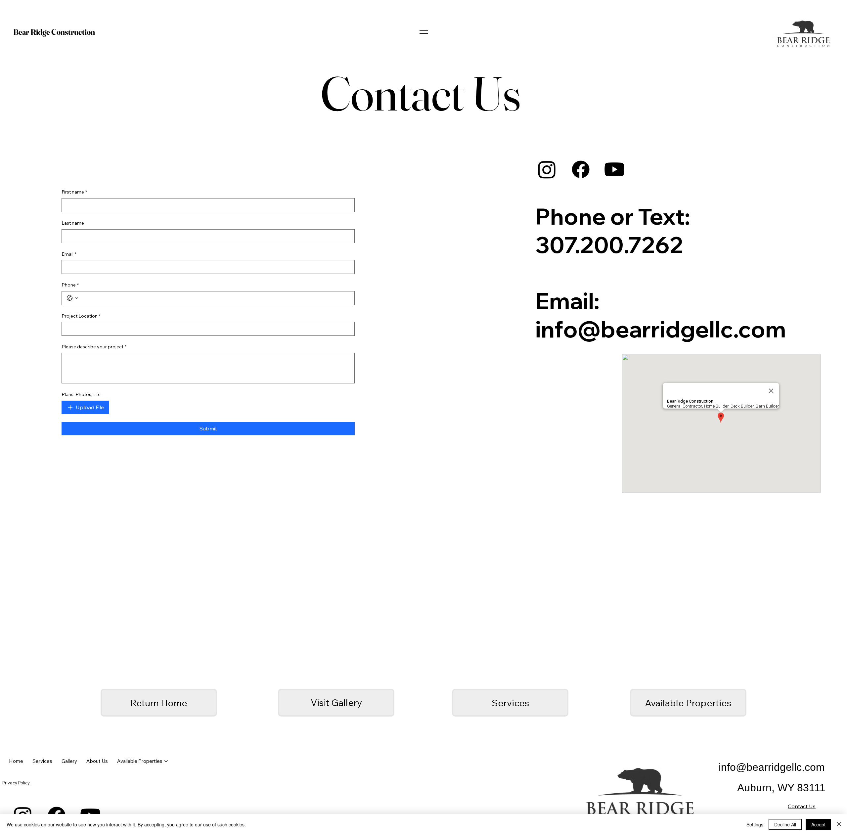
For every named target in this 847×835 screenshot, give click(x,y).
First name (74, 192)
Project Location (81, 316)
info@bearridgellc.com (660, 329)
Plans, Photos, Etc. (82, 394)
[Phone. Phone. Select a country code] (72, 298)
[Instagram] (546, 169)
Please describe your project (94, 347)
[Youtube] (614, 169)
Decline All (785, 824)
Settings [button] (754, 824)
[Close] (839, 824)
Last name (73, 223)
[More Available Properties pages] (166, 761)
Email (69, 254)
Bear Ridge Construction (54, 32)
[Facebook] (580, 169)
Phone (70, 285)
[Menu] (424, 32)
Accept (818, 824)
